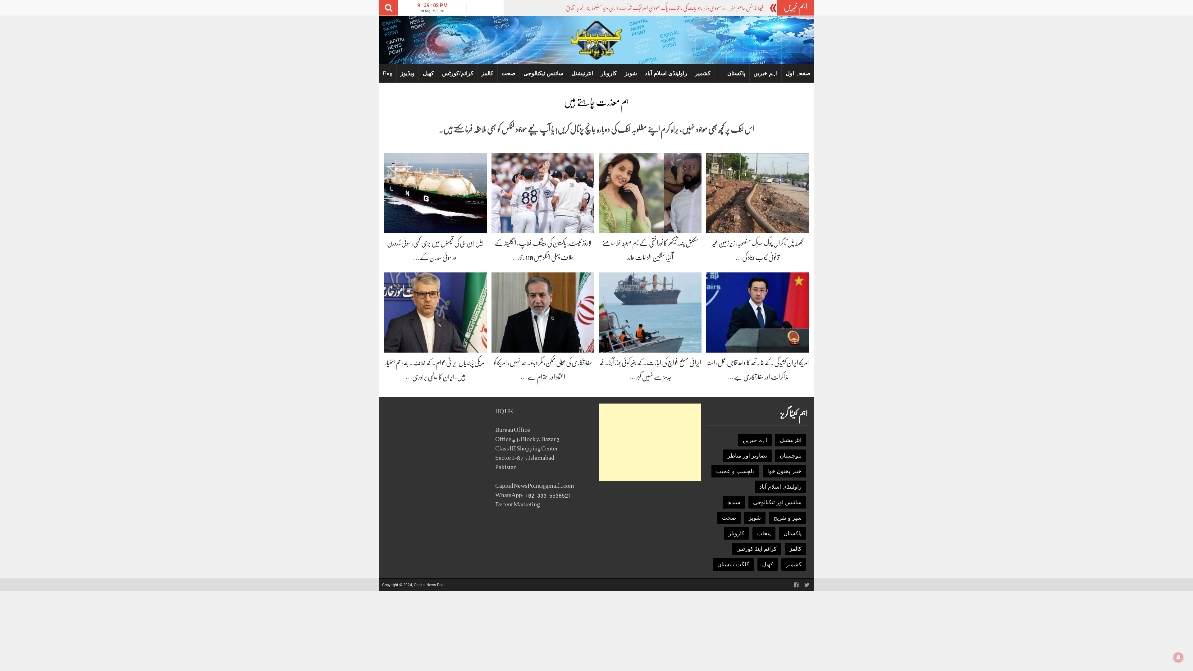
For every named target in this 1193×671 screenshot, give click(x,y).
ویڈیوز (407, 73)
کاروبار (609, 73)
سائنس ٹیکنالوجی (543, 73)
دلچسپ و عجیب (735, 471)
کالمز (487, 73)
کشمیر (703, 73)
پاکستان (736, 73)
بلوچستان (791, 456)
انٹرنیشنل (582, 73)
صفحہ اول (798, 73)
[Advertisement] (650, 442)
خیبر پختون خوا (784, 471)
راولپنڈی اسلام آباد (666, 73)
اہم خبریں (765, 73)
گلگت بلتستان (733, 564)
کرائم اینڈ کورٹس (756, 549)
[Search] (388, 8)
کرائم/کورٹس (457, 73)
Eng (387, 73)
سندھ (733, 502)
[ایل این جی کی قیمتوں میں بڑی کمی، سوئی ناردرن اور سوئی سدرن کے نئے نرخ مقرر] (435, 192)
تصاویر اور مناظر (747, 456)
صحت (508, 73)
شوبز (631, 73)
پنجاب (764, 533)
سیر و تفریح (788, 518)
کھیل (428, 73)
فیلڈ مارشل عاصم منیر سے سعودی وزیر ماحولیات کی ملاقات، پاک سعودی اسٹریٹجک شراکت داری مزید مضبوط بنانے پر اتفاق (664, 8)
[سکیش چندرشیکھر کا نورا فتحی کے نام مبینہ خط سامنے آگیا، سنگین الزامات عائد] (650, 192)
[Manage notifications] (1178, 657)
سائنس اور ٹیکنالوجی (777, 502)
